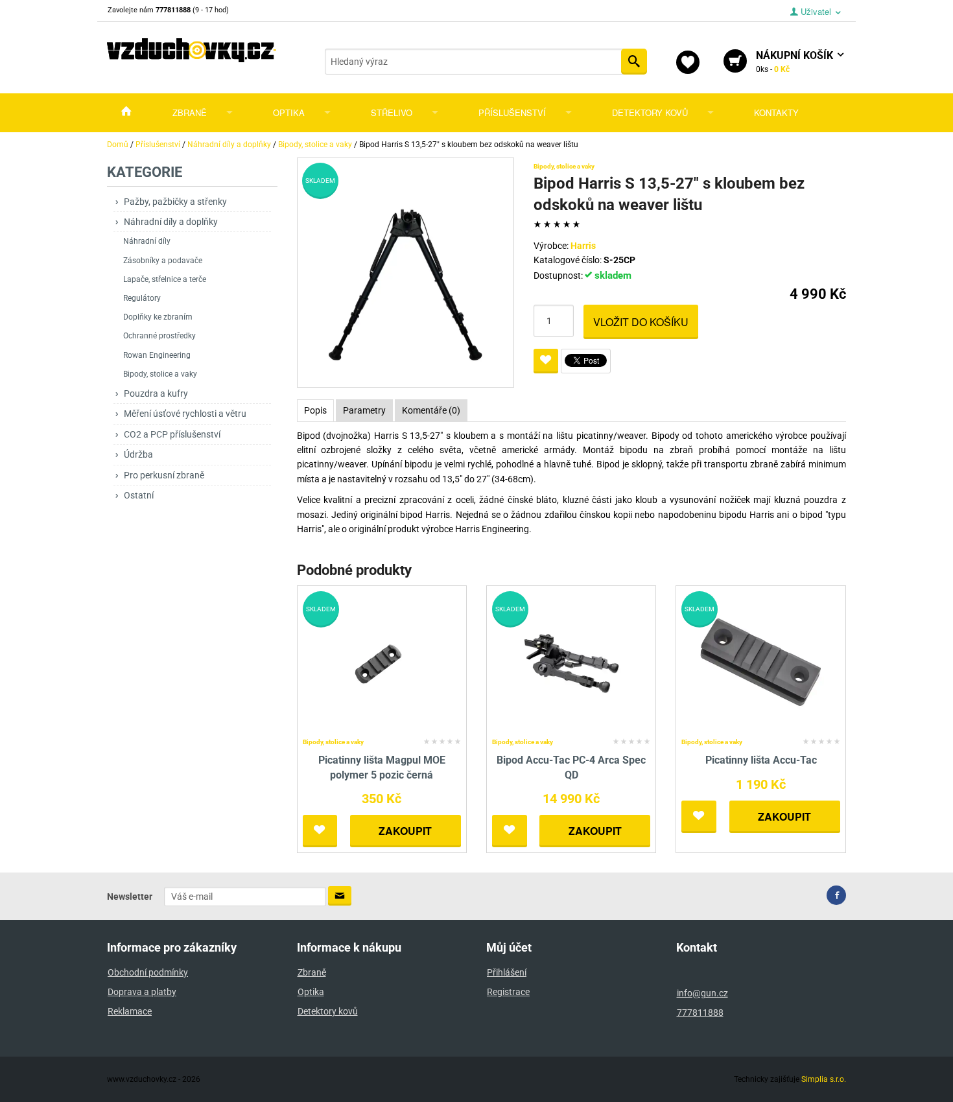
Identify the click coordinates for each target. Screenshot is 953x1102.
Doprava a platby (142, 992)
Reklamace (130, 1011)
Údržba (138, 454)
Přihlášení (506, 972)
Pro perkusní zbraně (164, 475)
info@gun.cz (702, 993)
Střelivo (391, 112)
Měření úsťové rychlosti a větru (185, 413)
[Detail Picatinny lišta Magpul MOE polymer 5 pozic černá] (381, 662)
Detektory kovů (650, 112)
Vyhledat (634, 62)
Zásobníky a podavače (162, 260)
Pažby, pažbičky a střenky (175, 201)
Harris (583, 245)
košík (796, 61)
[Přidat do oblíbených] (546, 361)
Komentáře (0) (431, 410)
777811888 (700, 1012)
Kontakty (776, 112)
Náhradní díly (147, 241)
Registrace (508, 992)
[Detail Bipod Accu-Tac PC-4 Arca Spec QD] (571, 662)
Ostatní (139, 495)
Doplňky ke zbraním (158, 317)
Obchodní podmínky (148, 972)
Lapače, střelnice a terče (164, 279)
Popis (315, 410)
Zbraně (189, 112)
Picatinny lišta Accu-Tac (761, 760)
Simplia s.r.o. (823, 1079)
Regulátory (142, 298)
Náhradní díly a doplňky (171, 222)
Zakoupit (405, 830)
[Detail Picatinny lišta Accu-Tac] (761, 662)
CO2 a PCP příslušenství (172, 434)
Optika (289, 112)
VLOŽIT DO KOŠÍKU (640, 321)
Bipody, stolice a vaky (160, 374)
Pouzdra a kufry (156, 393)
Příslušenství (512, 112)
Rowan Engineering (157, 355)
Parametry (364, 410)
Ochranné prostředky (159, 335)
